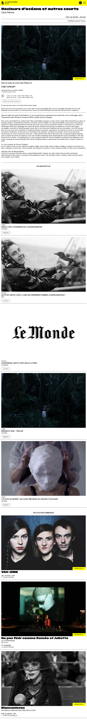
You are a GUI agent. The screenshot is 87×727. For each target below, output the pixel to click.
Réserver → (79, 79)
